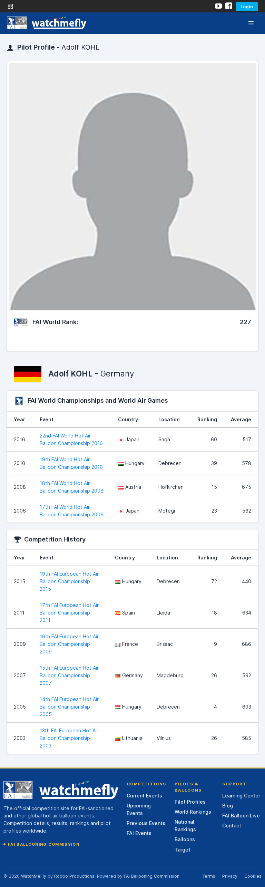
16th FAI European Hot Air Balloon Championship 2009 (69, 643)
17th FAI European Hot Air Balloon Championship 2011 (69, 612)
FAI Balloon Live (241, 815)
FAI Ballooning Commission (43, 844)
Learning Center (241, 795)
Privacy (229, 876)
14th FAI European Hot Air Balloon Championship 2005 (69, 706)
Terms (208, 876)
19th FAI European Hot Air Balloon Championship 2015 (69, 581)
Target (182, 850)
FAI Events (139, 833)
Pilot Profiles (190, 802)
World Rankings (193, 812)
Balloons (185, 839)
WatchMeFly (33, 876)
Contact (231, 825)
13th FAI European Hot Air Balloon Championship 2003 (69, 738)
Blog (227, 805)
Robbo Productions (74, 876)
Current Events (144, 795)
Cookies (253, 876)
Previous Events (146, 823)
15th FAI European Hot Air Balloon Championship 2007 (69, 675)
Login (247, 6)
